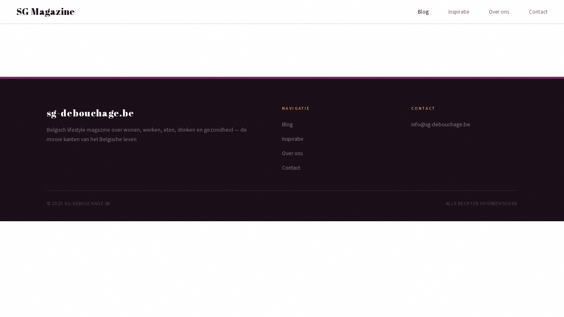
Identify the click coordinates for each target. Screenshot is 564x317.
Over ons (499, 12)
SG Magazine (46, 11)
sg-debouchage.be (91, 112)
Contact (538, 12)
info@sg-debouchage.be (440, 124)
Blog (423, 12)
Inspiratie (458, 12)
